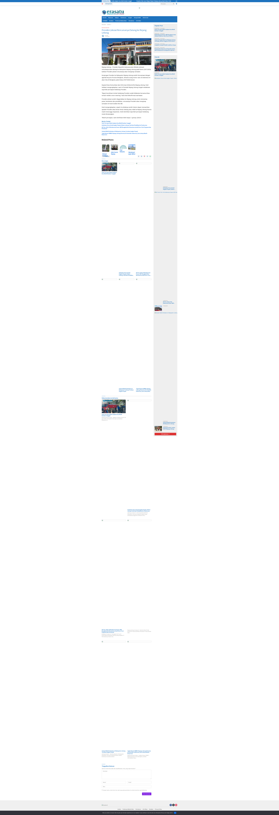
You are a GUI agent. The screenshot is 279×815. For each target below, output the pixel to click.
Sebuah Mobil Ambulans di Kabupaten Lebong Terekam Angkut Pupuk (120, 131)
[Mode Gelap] (176, 4)
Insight (130, 17)
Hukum (117, 17)
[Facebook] (171, 805)
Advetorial (145, 17)
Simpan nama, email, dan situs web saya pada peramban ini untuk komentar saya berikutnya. (125, 790)
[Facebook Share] (139, 156)
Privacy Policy (158, 809)
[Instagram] (176, 805)
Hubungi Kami (108, 3)
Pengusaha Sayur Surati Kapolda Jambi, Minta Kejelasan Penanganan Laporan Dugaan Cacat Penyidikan (165, 49)
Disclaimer (131, 20)
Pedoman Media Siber (121, 20)
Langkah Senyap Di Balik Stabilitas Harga (165, 45)
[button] (173, 4)
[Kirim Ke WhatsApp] (150, 156)
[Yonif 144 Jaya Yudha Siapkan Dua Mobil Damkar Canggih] (109, 167)
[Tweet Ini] (141, 156)
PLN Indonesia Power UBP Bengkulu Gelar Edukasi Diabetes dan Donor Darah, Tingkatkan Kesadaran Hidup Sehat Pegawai (165, 35)
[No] (277, 813)
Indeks (119, 809)
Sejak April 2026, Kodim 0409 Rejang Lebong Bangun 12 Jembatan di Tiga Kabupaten (169, 428)
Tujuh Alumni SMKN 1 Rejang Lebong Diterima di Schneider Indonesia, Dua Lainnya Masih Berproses (124, 134)
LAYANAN (105, 20)
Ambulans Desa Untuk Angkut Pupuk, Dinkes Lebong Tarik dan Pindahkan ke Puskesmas (117, 1)
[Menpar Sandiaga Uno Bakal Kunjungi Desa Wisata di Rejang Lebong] (106, 147)
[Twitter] (173, 805)
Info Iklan (138, 20)
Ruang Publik (137, 17)
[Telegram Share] (147, 156)
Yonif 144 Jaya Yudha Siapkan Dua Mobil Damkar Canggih (116, 123)
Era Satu (106, 35)
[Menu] (103, 4)
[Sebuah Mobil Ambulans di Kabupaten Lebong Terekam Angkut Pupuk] (126, 333)
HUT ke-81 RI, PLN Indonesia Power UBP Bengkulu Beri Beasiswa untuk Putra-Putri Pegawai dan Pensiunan (168, 1)
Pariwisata (123, 17)
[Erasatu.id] (113, 12)
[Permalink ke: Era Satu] (103, 36)
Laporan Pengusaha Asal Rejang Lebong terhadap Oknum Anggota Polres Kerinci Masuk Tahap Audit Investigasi (165, 40)
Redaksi (111, 20)
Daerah (104, 17)
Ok (175, 812)
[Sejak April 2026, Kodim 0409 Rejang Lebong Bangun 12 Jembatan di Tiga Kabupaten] (158, 428)
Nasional (110, 17)
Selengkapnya (165, 434)
